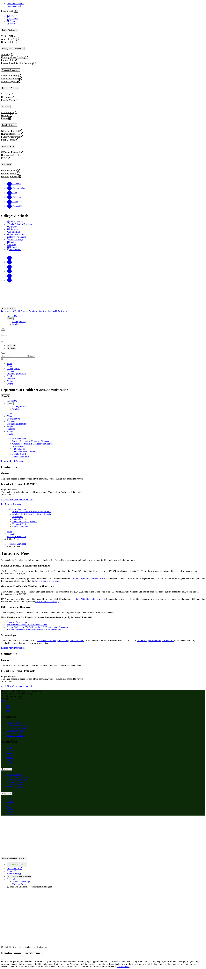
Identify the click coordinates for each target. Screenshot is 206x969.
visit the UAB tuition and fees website (88, 578)
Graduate (16, 324)
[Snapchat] (9, 275)
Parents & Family (9, 88)
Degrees (10, 750)
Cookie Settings (17, 865)
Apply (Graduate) (14, 733)
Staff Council (8, 139)
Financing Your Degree (17, 622)
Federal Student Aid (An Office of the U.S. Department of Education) (37, 627)
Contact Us (12, 316)
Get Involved (7, 112)
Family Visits (8, 100)
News (9, 755)
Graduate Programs (15, 730)
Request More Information (13, 461)
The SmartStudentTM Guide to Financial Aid (27, 624)
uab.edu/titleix (123, 966)
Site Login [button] (11, 879)
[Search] (3, 329)
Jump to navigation (15, 3)
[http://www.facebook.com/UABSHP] (8, 706)
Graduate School (9, 75)
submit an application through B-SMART (155, 640)
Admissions (17, 446)
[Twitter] (9, 262)
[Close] (16, 11)
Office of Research (10, 152)
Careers (10, 760)
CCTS (5, 158)
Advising (5, 54)
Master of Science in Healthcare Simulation (31, 441)
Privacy (11, 871)
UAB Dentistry (9, 173)
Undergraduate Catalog (13, 57)
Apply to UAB (8, 39)
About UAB (6, 793)
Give (9, 752)
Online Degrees (9, 81)
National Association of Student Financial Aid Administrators (34, 629)
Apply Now (17, 499)
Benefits (5, 115)
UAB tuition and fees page (47, 581)
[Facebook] (9, 257)
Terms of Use (14, 873)
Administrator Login (21, 881)
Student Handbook (20, 456)
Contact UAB (14, 868)
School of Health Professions (55, 311)
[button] (103, 504)
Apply (10, 319)
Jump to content (14, 6)
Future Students (9, 30)
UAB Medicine (9, 170)
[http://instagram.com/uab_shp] (8, 708)
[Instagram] (9, 266)
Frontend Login (19, 884)
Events (5, 118)
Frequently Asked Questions (24, 451)
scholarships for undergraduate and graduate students (60, 640)
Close (4, 396)
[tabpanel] (103, 355)
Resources (6, 97)
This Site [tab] (11, 345)
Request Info (7, 41)
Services (5, 94)
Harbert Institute (9, 155)
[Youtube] (9, 271)
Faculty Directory (14, 723)
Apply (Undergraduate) (17, 728)
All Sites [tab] (11, 348)
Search (4, 353)
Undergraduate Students (12, 49)
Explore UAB (7, 308)
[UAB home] (103, 306)
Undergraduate (19, 321)
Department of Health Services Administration (21, 311)
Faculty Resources (10, 136)
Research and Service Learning (17, 63)
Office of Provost (10, 130)
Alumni (5, 107)
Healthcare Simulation (16, 438)
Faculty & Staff (8, 125)
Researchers (7, 146)
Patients (6, 165)
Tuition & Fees (19, 449)
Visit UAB (6, 36)
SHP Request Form (15, 735)
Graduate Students (10, 70)
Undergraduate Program (17, 725)
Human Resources (10, 133)
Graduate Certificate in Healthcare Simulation (32, 444)
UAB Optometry (9, 176)
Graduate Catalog (10, 78)
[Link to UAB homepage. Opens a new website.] (25, 822)
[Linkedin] (9, 280)
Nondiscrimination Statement (14, 858)
